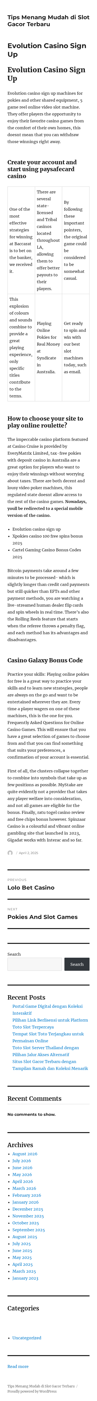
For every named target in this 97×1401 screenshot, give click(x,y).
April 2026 (22, 1181)
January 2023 (25, 1278)
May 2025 (22, 1257)
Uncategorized (26, 1337)
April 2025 (22, 1264)
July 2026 (21, 1160)
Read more (18, 1367)
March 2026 (24, 1188)
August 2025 (24, 1236)
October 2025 (25, 1222)
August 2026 (25, 1153)
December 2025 (27, 1209)
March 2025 (24, 1271)
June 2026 (22, 1167)
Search (14, 954)
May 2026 (22, 1174)
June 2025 (22, 1250)
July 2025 (21, 1243)
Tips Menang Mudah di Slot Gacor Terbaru (48, 21)
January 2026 (25, 1202)
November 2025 (28, 1216)
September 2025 (28, 1229)
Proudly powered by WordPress (32, 1391)
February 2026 (26, 1195)
